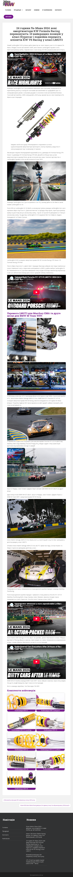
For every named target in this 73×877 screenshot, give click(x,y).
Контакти (58, 10)
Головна (8, 10)
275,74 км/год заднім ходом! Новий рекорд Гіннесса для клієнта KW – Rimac (35, 861)
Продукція (17, 10)
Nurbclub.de (6, 838)
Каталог (28, 10)
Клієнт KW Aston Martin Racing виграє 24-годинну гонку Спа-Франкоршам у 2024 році (35, 835)
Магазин (8, 16)
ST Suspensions (47, 10)
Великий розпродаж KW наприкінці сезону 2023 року (35, 855)
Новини (36, 10)
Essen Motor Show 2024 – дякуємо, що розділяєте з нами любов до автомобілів (36, 828)
